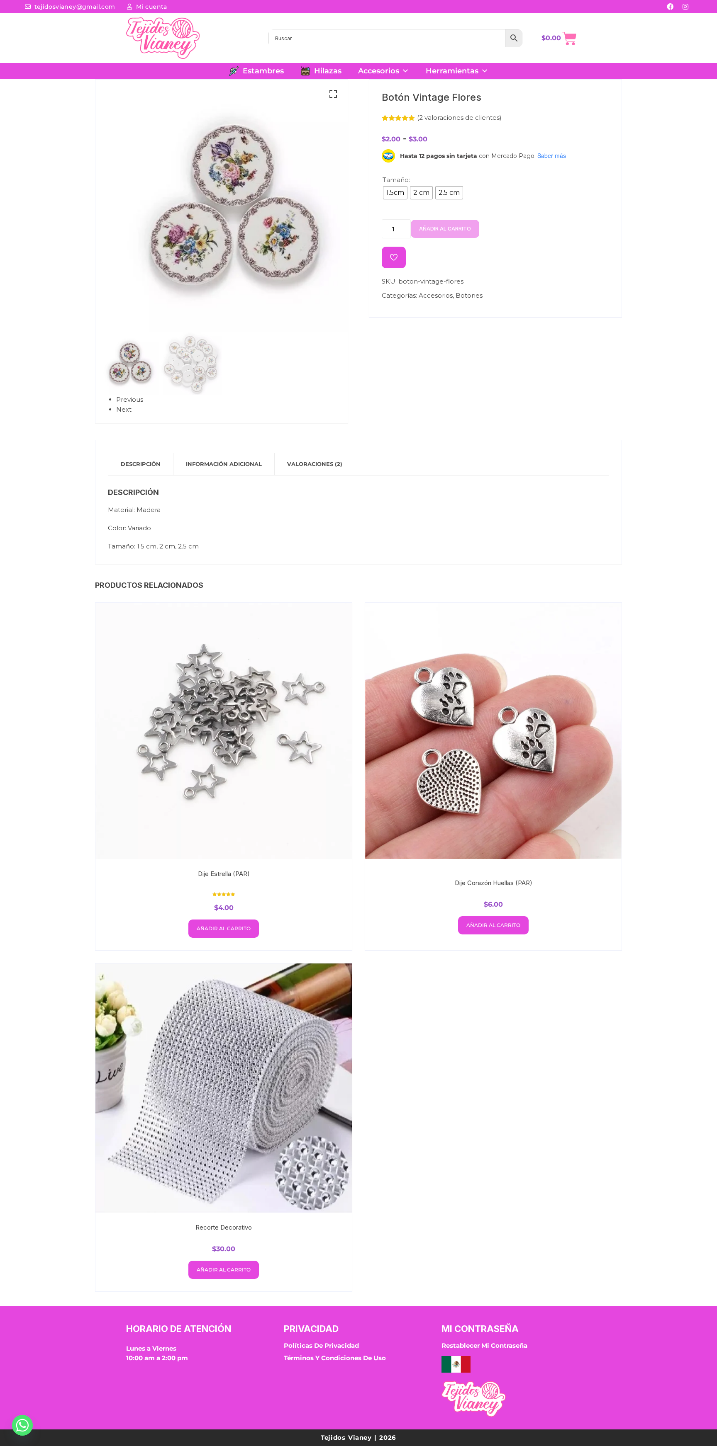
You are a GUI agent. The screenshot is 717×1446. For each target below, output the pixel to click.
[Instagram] (685, 6)
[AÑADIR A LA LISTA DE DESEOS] (394, 257)
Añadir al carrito (445, 229)
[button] (333, 94)
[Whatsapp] (22, 1425)
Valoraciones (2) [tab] (314, 464)
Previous (129, 399)
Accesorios (378, 71)
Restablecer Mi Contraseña (484, 1345)
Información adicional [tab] (224, 464)
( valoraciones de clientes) (459, 117)
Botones (469, 295)
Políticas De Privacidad (321, 1345)
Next (124, 409)
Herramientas (452, 71)
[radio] (395, 193)
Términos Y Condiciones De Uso (335, 1358)
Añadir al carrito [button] (224, 928)
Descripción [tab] (141, 464)
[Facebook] (670, 6)
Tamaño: (396, 180)
